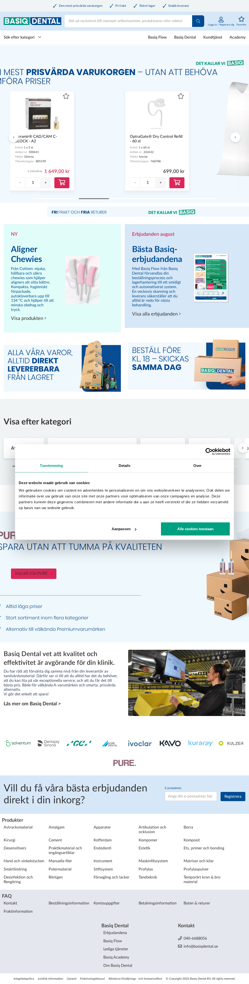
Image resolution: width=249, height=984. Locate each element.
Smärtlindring (15, 869)
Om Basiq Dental (117, 966)
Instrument (103, 861)
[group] (33, 182)
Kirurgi (9, 840)
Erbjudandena (115, 933)
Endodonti (102, 848)
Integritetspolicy (24, 978)
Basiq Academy (116, 957)
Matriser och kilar (199, 861)
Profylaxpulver (196, 869)
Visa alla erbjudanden (155, 314)
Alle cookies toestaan (195, 529)
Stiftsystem (103, 869)
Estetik (144, 848)
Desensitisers (15, 848)
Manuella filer (60, 861)
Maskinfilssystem (153, 861)
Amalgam (56, 827)
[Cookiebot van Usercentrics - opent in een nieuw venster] (209, 451)
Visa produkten (27, 318)
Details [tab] (125, 465)
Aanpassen (121, 529)
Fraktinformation (18, 911)
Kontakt (10, 903)
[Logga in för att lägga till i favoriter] (66, 96)
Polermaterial (60, 869)
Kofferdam (103, 840)
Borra (188, 827)
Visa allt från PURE (31, 573)
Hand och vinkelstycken (24, 861)
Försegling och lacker (111, 877)
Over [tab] (197, 465)
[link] (221, 24)
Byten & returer (197, 903)
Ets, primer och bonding (204, 848)
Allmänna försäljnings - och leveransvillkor (135, 978)
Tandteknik (148, 877)
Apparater (102, 827)
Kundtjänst (212, 37)
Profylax (146, 869)
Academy (238, 37)
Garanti (71, 978)
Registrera (232, 796)
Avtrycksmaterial (18, 827)
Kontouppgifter (107, 903)
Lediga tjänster (115, 949)
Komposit (192, 840)
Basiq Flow (157, 37)
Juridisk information (50, 978)
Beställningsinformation (69, 903)
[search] (198, 21)
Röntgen (56, 877)
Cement (55, 840)
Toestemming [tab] (51, 465)
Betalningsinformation (158, 903)
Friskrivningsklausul (92, 978)
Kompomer (148, 840)
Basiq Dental (185, 37)
